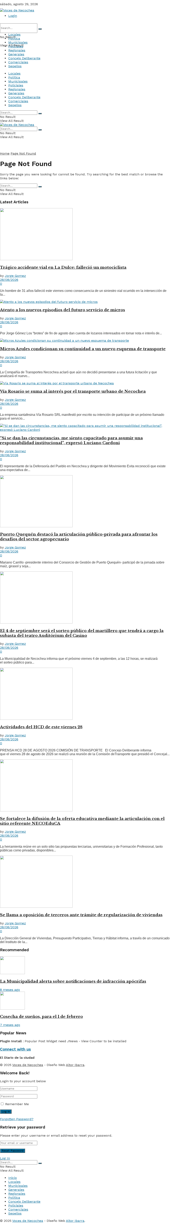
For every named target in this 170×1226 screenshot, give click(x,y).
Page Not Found (23, 153)
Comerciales (18, 62)
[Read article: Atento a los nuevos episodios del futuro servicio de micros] (85, 302)
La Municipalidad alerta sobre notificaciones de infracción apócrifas (73, 981)
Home (5, 153)
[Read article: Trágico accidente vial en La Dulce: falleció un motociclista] (85, 234)
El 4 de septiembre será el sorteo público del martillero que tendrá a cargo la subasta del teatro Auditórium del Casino (82, 633)
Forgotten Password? (16, 1119)
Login (12, 16)
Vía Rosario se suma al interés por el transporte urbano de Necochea (73, 391)
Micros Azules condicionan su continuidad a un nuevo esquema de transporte (83, 348)
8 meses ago (10, 990)
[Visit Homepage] (17, 10)
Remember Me (17, 1104)
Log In (5, 1158)
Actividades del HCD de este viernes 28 (41, 727)
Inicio (12, 1178)
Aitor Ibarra (75, 1065)
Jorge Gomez (15, 276)
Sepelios (15, 66)
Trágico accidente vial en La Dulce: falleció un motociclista (63, 267)
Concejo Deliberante (24, 58)
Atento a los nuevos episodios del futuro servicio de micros (62, 309)
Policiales (15, 46)
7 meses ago (10, 1025)
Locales (14, 34)
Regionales (16, 50)
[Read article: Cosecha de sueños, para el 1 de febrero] (85, 1001)
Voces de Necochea (27, 1065)
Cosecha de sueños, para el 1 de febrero (41, 1016)
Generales (16, 54)
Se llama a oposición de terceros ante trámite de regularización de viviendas (81, 914)
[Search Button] (40, 29)
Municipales (18, 42)
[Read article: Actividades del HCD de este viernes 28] (85, 694)
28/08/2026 (9, 280)
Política (14, 38)
